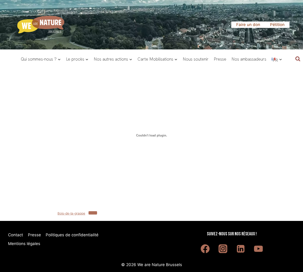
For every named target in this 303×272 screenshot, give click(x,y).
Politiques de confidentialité (72, 235)
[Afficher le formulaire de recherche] (298, 59)
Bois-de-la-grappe (71, 213)
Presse (220, 59)
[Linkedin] (241, 249)
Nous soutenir (196, 59)
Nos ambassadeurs (249, 59)
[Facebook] (205, 249)
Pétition (277, 24)
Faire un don (248, 24)
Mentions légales (24, 243)
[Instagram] (223, 249)
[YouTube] (258, 249)
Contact (15, 235)
